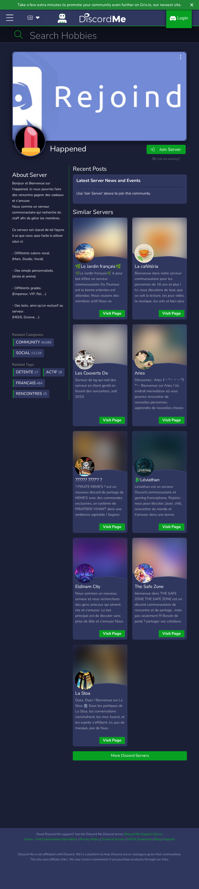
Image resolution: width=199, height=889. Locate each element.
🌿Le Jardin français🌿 (98, 266)
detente (27, 372)
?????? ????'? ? (88, 480)
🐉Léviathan (147, 480)
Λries (140, 373)
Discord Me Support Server (143, 834)
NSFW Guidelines (139, 839)
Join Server (170, 149)
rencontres (31, 393)
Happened (68, 149)
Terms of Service (113, 839)
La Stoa (82, 693)
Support (169, 839)
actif (54, 372)
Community (33, 342)
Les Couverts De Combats (91, 376)
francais (29, 383)
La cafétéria (146, 266)
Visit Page (112, 313)
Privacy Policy (90, 839)
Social (28, 353)
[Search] (18, 34)
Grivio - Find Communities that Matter (51, 839)
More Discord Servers (130, 755)
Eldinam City (87, 586)
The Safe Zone (149, 586)
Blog (157, 839)
